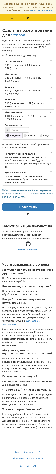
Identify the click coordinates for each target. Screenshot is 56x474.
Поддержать (28, 207)
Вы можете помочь (41, 10)
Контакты (28, 452)
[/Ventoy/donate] (43, 17)
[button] (12, 17)
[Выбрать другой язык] (28, 17)
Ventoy (18, 35)
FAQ (40, 452)
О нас (17, 452)
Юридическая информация (28, 458)
